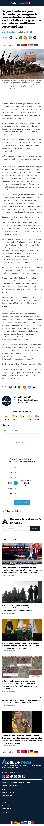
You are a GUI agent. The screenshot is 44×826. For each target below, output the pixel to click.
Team (3, 789)
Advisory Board (7, 795)
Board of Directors (8, 792)
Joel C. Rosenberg (8, 575)
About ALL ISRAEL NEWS (9, 786)
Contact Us (5, 812)
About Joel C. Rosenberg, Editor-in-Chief (16, 782)
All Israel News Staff (8, 32)
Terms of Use (6, 805)
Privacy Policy (7, 809)
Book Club (5, 799)
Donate (4, 802)
